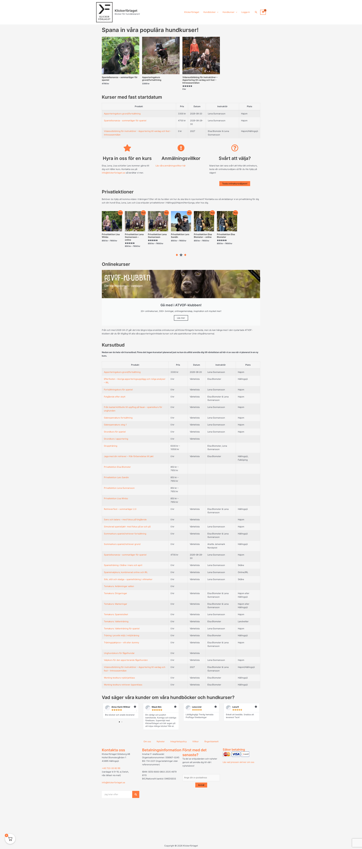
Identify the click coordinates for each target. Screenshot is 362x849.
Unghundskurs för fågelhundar (119, 653)
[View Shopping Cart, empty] (263, 12)
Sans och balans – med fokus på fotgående (125, 519)
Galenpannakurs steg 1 (115, 424)
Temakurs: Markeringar (115, 604)
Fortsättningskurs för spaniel (118, 389)
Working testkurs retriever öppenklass (123, 684)
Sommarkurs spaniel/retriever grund (122, 544)
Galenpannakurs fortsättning (118, 417)
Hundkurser (228, 12)
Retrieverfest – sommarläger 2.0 (120, 509)
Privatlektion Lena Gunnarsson (119, 488)
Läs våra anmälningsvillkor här (171, 165)
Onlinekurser (116, 264)
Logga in (245, 12)
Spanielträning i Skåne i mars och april (123, 565)
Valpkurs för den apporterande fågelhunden (126, 660)
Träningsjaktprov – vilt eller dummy (121, 642)
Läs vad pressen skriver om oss (238, 762)
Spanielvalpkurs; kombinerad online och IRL (126, 572)
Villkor (195, 741)
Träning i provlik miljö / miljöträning (121, 635)
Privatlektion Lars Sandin (116, 477)
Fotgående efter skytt (114, 396)
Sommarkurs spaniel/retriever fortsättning (125, 533)
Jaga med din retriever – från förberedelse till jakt (128, 456)
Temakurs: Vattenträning (116, 621)
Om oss (147, 741)
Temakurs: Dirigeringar (115, 593)
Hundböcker (209, 12)
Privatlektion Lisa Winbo (116, 498)
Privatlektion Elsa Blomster (117, 467)
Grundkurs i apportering (116, 438)
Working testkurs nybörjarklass (119, 677)
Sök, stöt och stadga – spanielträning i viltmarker (128, 579)
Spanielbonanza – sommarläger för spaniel (125, 554)
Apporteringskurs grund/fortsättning (122, 113)
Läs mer (181, 318)
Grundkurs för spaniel (115, 431)
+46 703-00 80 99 (111, 768)
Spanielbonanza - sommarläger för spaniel (125, 120)
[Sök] (135, 794)
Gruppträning (110, 446)
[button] (217, 12)
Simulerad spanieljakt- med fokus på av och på (127, 526)
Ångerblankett (211, 741)
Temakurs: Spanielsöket (116, 614)
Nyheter (161, 741)
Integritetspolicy (178, 741)
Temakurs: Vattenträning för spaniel (122, 628)
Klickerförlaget (126, 10)
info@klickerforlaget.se (113, 172)
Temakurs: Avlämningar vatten (119, 586)
